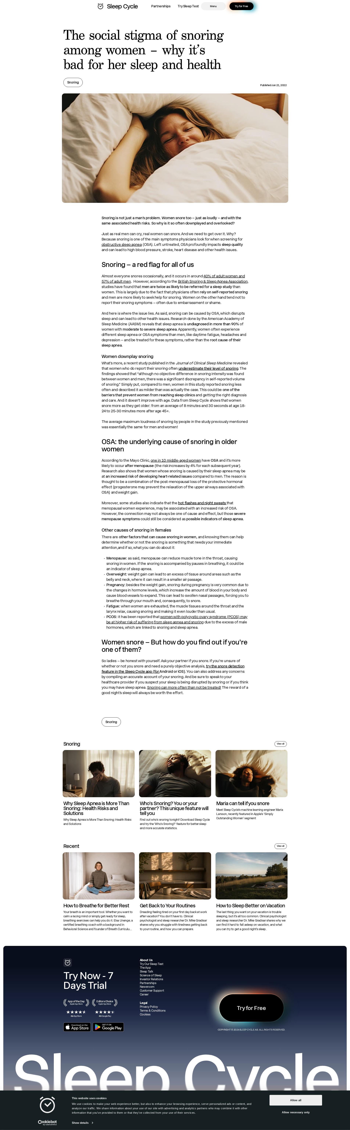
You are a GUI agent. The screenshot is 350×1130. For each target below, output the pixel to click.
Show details (80, 1122)
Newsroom (147, 986)
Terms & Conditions (153, 1010)
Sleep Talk (146, 971)
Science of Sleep (151, 975)
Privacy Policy (149, 1006)
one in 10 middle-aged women (176, 460)
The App (145, 967)
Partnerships (160, 6)
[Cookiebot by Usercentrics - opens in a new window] (47, 1123)
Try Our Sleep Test (151, 964)
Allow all (295, 1100)
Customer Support (152, 990)
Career (144, 994)
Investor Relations (151, 979)
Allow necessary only (296, 1112)
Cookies (145, 1014)
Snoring (73, 82)
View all (280, 744)
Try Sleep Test (188, 6)
